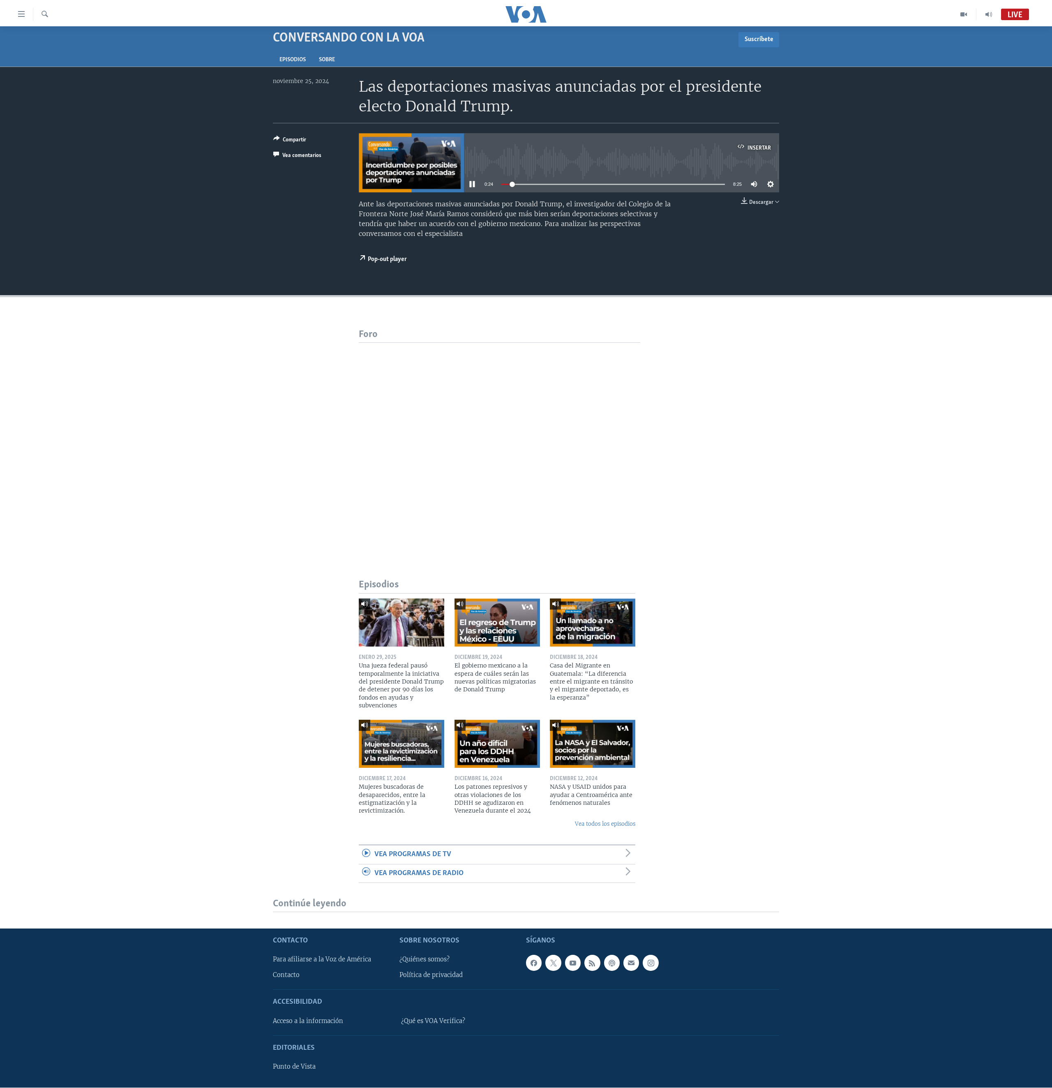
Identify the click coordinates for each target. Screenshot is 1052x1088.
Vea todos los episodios (605, 823)
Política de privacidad (431, 975)
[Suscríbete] (631, 963)
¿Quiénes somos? (424, 959)
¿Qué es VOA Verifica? (433, 1021)
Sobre (327, 60)
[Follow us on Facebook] (534, 963)
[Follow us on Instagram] (650, 963)
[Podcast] (612, 963)
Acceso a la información (308, 1021)
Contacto (286, 975)
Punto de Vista (294, 1067)
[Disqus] (499, 445)
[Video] (963, 14)
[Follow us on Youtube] (573, 963)
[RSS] (592, 963)
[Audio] (988, 14)
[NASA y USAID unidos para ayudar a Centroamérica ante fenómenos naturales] (592, 744)
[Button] (289, 141)
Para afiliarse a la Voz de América (322, 959)
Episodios (292, 60)
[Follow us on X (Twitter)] (553, 963)
